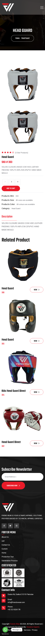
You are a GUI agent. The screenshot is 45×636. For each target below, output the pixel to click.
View (35, 289)
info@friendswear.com (16, 602)
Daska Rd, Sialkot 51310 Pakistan (20, 594)
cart (3, 541)
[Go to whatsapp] (5, 629)
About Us (5, 537)
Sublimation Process (10, 561)
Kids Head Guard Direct (14, 391)
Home (4, 553)
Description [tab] (7, 216)
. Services (27, 630)
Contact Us (6, 545)
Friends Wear (15, 624)
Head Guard (8, 288)
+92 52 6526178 (14, 610)
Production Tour (8, 557)
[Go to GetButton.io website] (5, 633)
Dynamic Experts (33, 627)
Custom (5, 549)
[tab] (22, 127)
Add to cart (11, 188)
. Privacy (34, 630)
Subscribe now (12, 485)
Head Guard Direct (11, 442)
